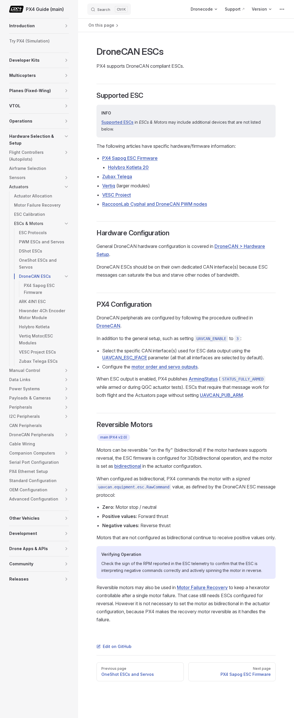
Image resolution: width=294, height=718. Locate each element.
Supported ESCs (117, 122)
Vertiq (108, 186)
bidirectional (127, 466)
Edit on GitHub (117, 646)
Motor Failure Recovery (202, 587)
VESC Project (116, 195)
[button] (66, 25)
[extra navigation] (282, 9)
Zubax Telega (117, 176)
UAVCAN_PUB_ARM (221, 395)
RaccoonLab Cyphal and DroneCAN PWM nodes (154, 204)
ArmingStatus (203, 379)
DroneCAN (108, 326)
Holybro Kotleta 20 (128, 167)
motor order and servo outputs (164, 367)
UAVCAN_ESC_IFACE (124, 357)
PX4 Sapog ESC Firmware (130, 158)
